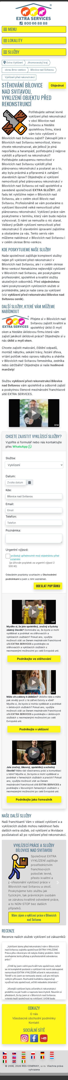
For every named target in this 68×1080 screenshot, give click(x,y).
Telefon (11, 516)
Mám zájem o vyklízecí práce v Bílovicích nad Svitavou (34, 917)
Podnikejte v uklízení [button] (33, 729)
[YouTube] (43, 1038)
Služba (10, 458)
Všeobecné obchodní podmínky (34, 1018)
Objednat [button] (57, 85)
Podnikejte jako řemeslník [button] (34, 799)
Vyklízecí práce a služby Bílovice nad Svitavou (33, 847)
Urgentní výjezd (16, 549)
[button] (34, 29)
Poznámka (13, 530)
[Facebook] (34, 1038)
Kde (8, 490)
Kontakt (34, 1022)
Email (9, 504)
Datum (10, 476)
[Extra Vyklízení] (33, 11)
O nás (34, 1014)
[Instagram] (24, 1038)
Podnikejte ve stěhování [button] (34, 659)
